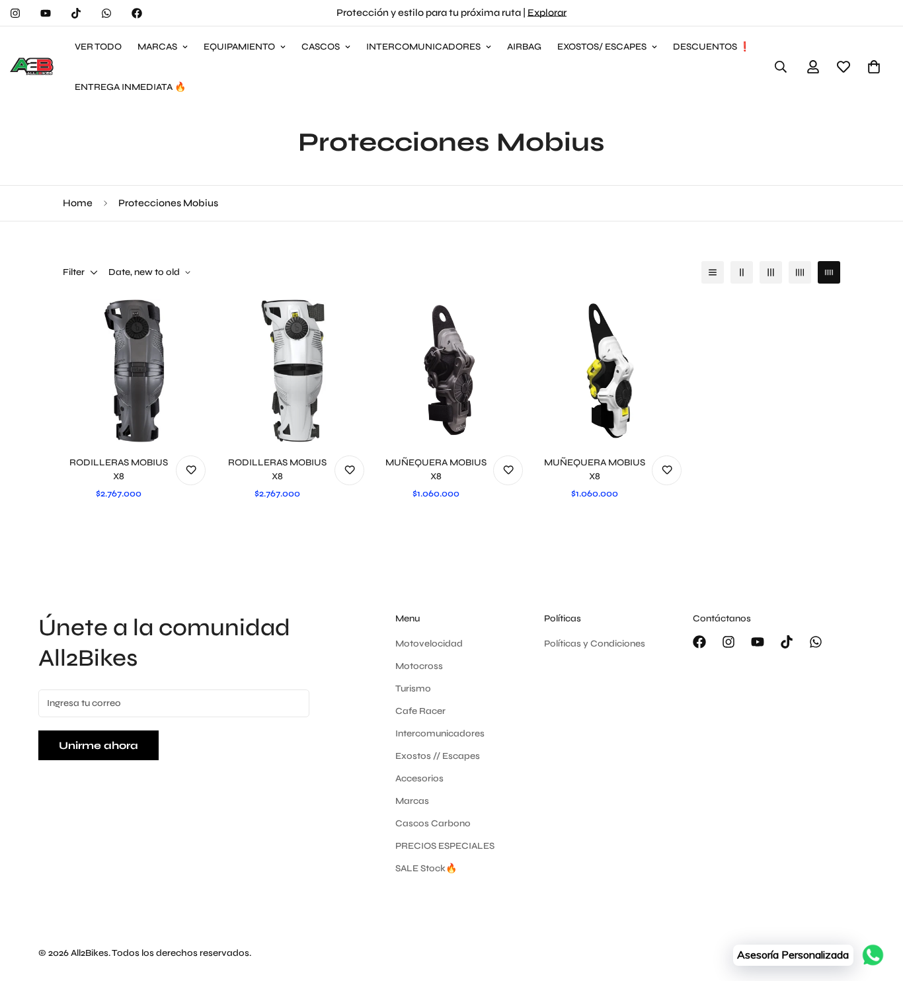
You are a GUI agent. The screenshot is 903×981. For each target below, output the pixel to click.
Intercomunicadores (440, 733)
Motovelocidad (429, 643)
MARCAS (157, 46)
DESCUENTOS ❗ (711, 46)
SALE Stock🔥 (426, 868)
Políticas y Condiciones (594, 643)
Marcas (412, 800)
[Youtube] (45, 13)
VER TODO (98, 46)
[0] (874, 67)
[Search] (781, 66)
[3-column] (771, 272)
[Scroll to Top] (877, 909)
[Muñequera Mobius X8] (451, 370)
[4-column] (800, 272)
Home (78, 203)
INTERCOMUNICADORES (423, 46)
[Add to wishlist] (191, 470)
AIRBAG (524, 46)
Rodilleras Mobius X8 (118, 469)
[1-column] (712, 272)
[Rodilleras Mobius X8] (134, 370)
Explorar (547, 13)
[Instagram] (15, 13)
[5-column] (829, 272)
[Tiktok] (76, 13)
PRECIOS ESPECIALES (444, 845)
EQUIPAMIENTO (239, 46)
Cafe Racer (420, 711)
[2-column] (741, 272)
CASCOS (320, 46)
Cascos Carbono (433, 823)
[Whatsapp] (106, 13)
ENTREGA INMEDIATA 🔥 (130, 87)
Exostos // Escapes (437, 756)
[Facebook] (137, 13)
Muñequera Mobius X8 (436, 469)
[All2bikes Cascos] (33, 67)
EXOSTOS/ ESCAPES (602, 46)
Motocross (419, 666)
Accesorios (419, 778)
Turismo (413, 688)
